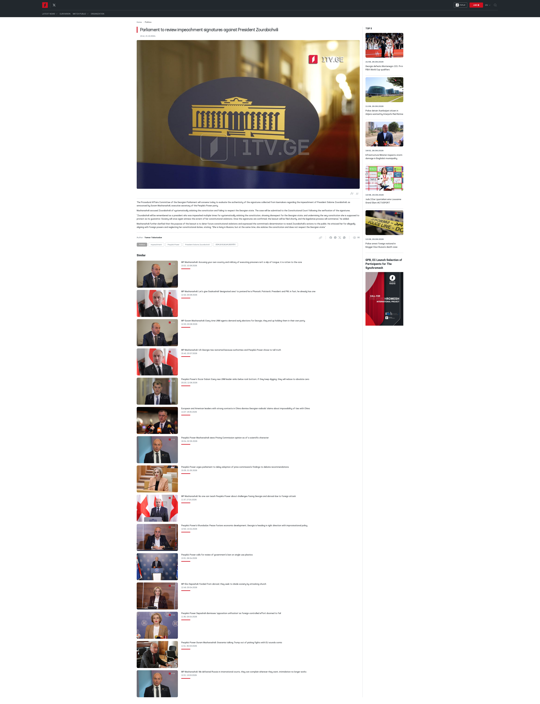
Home (139, 22)
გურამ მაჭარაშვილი (226, 245)
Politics (142, 245)
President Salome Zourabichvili (197, 245)
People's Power (173, 245)
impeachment (156, 245)
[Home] (45, 5)
